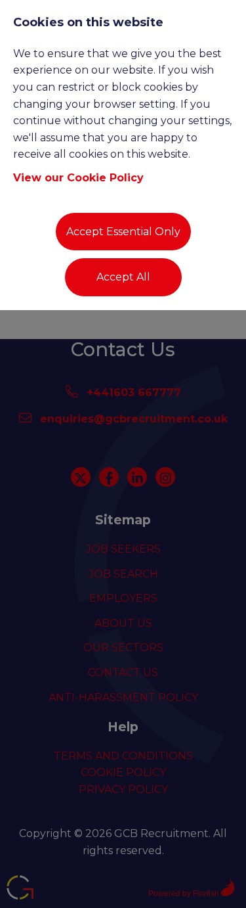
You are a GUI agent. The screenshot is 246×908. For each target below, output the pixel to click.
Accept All (123, 277)
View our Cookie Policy (78, 177)
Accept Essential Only (123, 231)
